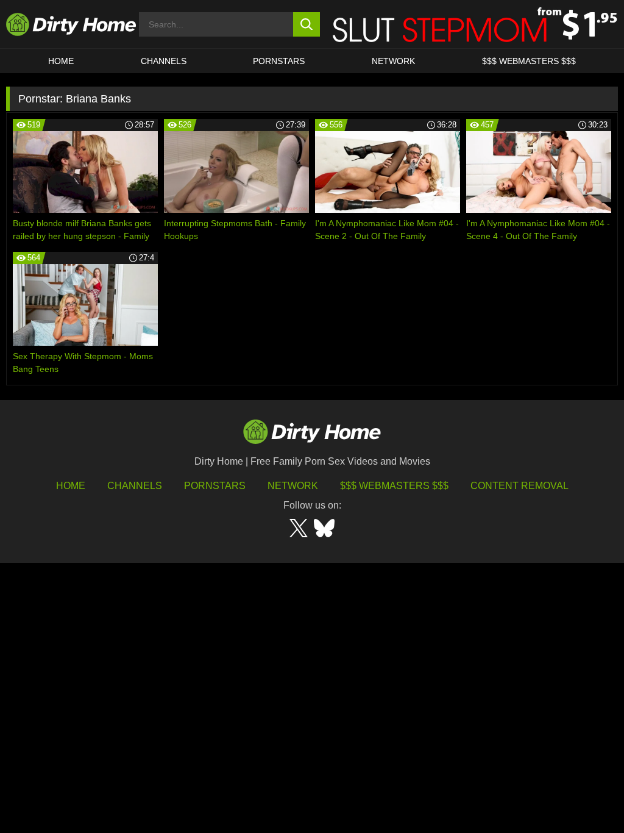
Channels (134, 486)
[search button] (307, 24)
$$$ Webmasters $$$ (394, 486)
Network (393, 61)
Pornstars (279, 61)
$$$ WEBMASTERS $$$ (529, 61)
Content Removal (519, 486)
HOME (61, 61)
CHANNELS (163, 61)
